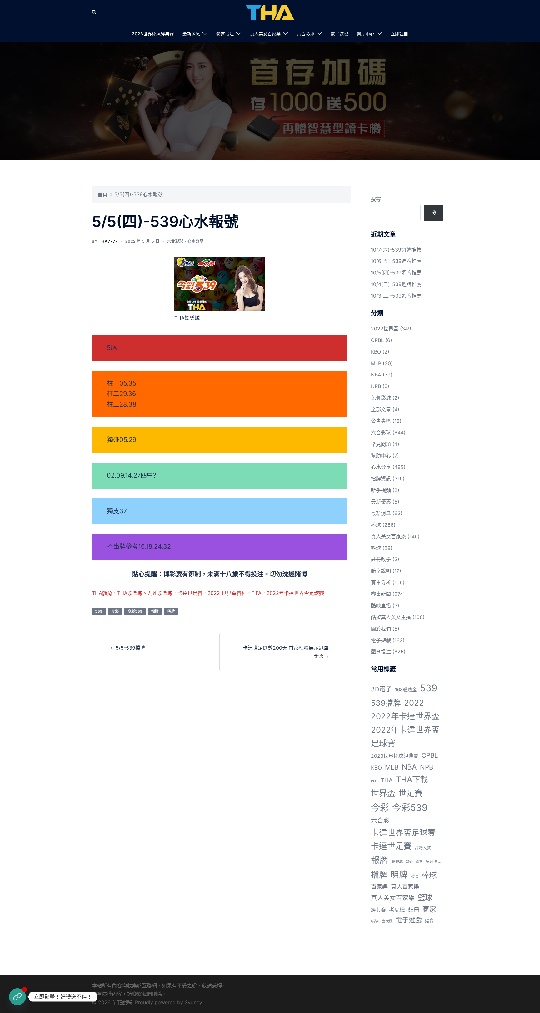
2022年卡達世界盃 (405, 716)
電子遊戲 (339, 33)
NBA (376, 374)
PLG (374, 781)
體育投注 (225, 33)
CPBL (377, 340)
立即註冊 (399, 33)
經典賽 (378, 910)
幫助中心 (365, 33)
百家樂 (379, 886)
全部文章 (381, 409)
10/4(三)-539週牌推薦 (396, 284)
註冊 (413, 909)
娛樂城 (397, 861)
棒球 (376, 525)
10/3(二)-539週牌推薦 (396, 296)
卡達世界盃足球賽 (403, 832)
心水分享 (196, 241)
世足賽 (410, 793)
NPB (376, 386)
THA (387, 780)
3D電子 (381, 689)
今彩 (115, 611)
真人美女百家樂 (265, 33)
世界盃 (383, 793)
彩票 (419, 862)
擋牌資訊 (381, 478)
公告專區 (381, 421)
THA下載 (412, 779)
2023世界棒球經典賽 (153, 33)
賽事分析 (381, 582)
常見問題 (381, 444)
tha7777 (108, 241)
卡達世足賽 (391, 846)
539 (98, 611)
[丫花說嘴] (270, 12)
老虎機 (397, 910)
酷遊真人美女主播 (391, 617)
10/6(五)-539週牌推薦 (396, 261)
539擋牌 (386, 703)
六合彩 (380, 820)
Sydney (193, 1002)
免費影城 (381, 398)
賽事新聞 (381, 594)
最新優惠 (381, 502)
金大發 (387, 921)
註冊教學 (381, 559)
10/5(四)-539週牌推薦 (396, 272)
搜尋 (376, 199)
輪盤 (375, 920)
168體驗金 (406, 690)
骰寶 (429, 920)
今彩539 (135, 611)
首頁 (103, 194)
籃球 (376, 548)
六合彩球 (305, 33)
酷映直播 (381, 605)
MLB (376, 363)
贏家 (429, 909)
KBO (376, 352)
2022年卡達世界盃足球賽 (405, 736)
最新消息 (191, 33)
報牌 (155, 611)
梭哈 (414, 876)
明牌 (171, 611)
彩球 (409, 862)
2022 (414, 703)
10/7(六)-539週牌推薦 (396, 250)
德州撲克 (433, 861)
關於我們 (381, 629)
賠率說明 (381, 571)
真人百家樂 (405, 886)
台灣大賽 (423, 847)
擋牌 (379, 875)
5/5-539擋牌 (130, 648)
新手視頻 (381, 490)
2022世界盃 (384, 328)
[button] (94, 12)
